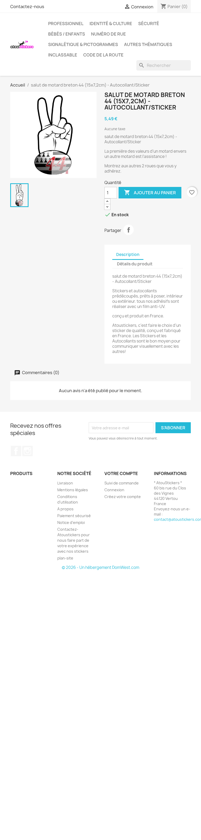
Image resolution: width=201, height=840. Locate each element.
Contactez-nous (27, 6)
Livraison (65, 483)
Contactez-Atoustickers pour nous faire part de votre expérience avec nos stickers (73, 540)
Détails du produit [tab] (135, 264)
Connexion (114, 489)
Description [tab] (127, 254)
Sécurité (148, 23)
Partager (128, 230)
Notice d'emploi (71, 522)
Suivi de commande (121, 483)
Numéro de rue (108, 34)
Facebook (16, 451)
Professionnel (65, 23)
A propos (65, 508)
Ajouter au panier (150, 192)
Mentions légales (72, 489)
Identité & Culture (111, 23)
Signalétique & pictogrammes (83, 44)
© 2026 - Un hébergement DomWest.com (100, 567)
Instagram (27, 451)
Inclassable (62, 55)
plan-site (65, 558)
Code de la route (103, 55)
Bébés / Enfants (66, 34)
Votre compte (121, 473)
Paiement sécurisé (74, 515)
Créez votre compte (122, 496)
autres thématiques (148, 44)
